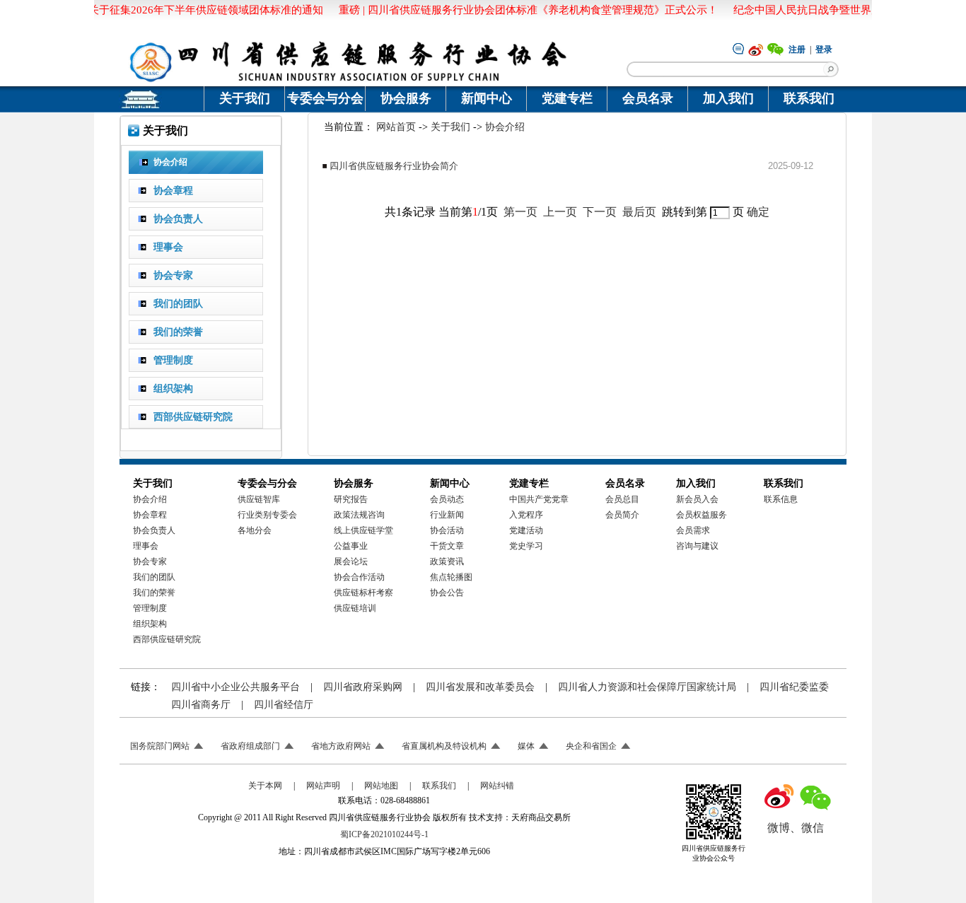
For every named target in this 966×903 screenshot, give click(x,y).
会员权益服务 (701, 515)
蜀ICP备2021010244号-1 (384, 834)
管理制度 (150, 608)
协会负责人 (154, 530)
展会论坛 (351, 561)
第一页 (520, 212)
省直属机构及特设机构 (444, 746)
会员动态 (447, 499)
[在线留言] (738, 47)
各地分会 (255, 530)
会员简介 (622, 515)
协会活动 (447, 530)
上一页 (560, 212)
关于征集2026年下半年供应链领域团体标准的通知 (195, 10)
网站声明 (323, 786)
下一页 (600, 212)
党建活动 (526, 530)
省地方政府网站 (341, 746)
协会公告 (447, 593)
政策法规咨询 (359, 515)
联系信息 (781, 499)
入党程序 (526, 515)
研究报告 (351, 499)
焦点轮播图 (451, 577)
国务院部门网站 (160, 746)
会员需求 (693, 530)
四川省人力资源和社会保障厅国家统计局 (647, 687)
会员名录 (647, 98)
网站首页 (396, 127)
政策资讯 (447, 561)
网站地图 (381, 786)
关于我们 (244, 98)
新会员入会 (697, 499)
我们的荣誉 (154, 593)
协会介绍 (505, 127)
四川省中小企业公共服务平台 (235, 687)
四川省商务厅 (201, 704)
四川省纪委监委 (794, 687)
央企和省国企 (591, 746)
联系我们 (809, 98)
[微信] (775, 48)
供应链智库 (259, 499)
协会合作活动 (359, 577)
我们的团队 (154, 577)
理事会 (145, 546)
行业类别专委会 (267, 515)
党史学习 (526, 546)
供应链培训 (355, 608)
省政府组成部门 (250, 746)
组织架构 (150, 624)
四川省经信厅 (283, 704)
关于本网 (265, 786)
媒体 (526, 746)
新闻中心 (486, 98)
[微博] (755, 48)
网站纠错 (497, 786)
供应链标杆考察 (363, 593)
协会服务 (405, 98)
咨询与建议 (697, 546)
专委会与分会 (325, 98)
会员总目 (622, 499)
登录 (823, 49)
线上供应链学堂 (363, 530)
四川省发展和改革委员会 (480, 687)
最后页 (639, 212)
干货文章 (447, 546)
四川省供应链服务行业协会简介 (394, 166)
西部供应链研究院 (167, 639)
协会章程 (150, 515)
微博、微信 (795, 828)
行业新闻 (447, 515)
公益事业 (351, 546)
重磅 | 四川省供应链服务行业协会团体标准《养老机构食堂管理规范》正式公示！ (517, 10)
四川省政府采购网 (362, 687)
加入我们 (728, 98)
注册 (796, 49)
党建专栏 (567, 98)
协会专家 (150, 561)
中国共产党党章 (539, 499)
